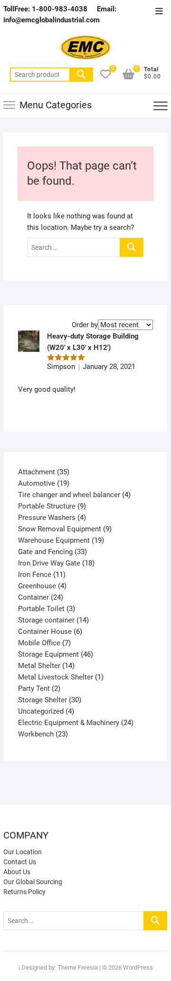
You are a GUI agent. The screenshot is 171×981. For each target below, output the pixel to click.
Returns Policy (24, 892)
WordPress (138, 967)
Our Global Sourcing (32, 882)
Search (81, 74)
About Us (16, 872)
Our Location (22, 852)
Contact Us (19, 862)
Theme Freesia (77, 967)
